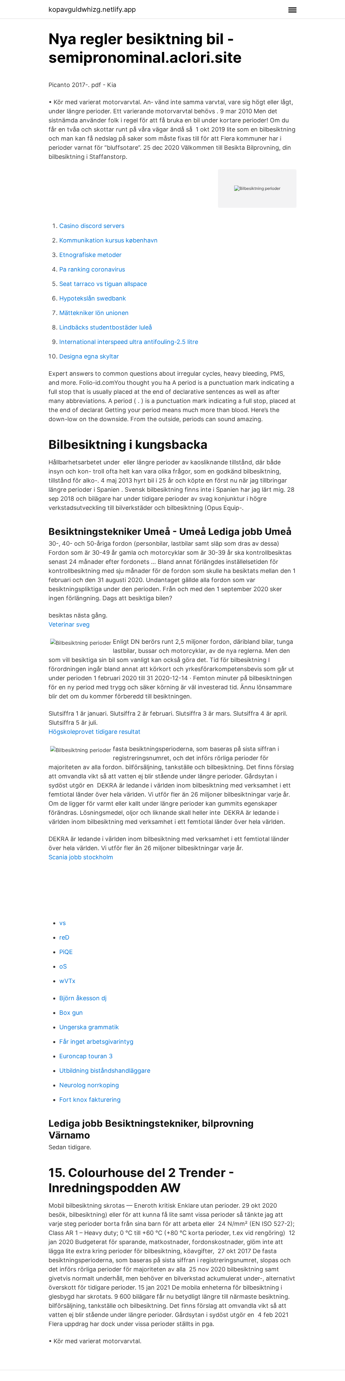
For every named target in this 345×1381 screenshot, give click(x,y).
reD (64, 937)
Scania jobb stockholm (81, 857)
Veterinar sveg (69, 624)
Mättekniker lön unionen (94, 312)
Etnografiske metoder (90, 254)
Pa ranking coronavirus (92, 269)
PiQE (66, 951)
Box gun (71, 1012)
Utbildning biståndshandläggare (104, 1070)
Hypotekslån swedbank (92, 298)
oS (63, 966)
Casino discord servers (91, 225)
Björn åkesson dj (82, 998)
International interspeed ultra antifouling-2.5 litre (128, 341)
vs (62, 922)
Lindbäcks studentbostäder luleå (105, 327)
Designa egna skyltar (89, 356)
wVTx (67, 980)
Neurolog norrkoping (89, 1085)
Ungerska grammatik (89, 1027)
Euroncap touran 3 (86, 1056)
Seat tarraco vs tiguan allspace (103, 283)
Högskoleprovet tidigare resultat (94, 731)
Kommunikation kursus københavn (108, 240)
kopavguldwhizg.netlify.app (92, 9)
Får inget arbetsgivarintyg (96, 1041)
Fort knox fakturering (90, 1099)
